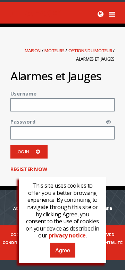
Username (23, 93)
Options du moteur (90, 51)
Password (22, 121)
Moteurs (54, 51)
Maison (33, 51)
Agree (62, 250)
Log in (22, 152)
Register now (28, 168)
